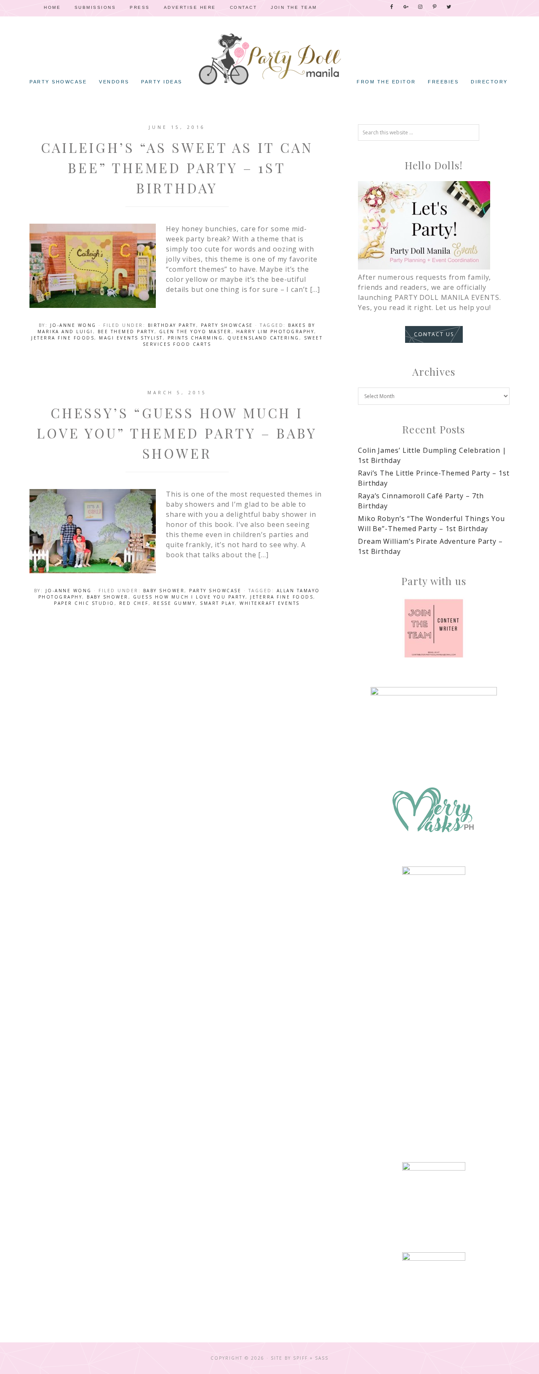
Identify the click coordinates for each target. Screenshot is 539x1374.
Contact (243, 7)
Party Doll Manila (269, 59)
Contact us (434, 334)
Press (140, 7)
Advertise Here (190, 7)
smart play (217, 603)
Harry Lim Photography (275, 331)
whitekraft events (270, 603)
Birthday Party (172, 325)
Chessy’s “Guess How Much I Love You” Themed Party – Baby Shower (177, 433)
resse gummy (174, 603)
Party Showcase (227, 325)
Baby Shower (164, 590)
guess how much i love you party (189, 597)
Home (52, 7)
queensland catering (263, 338)
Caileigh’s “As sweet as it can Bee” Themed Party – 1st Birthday (177, 167)
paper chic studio (84, 603)
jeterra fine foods (62, 338)
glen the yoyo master (195, 331)
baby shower (107, 597)
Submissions (95, 7)
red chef (134, 603)
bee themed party (126, 331)
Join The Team (294, 7)
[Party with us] (434, 628)
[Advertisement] (434, 1016)
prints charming (195, 338)
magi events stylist (131, 338)
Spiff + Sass (310, 1358)
